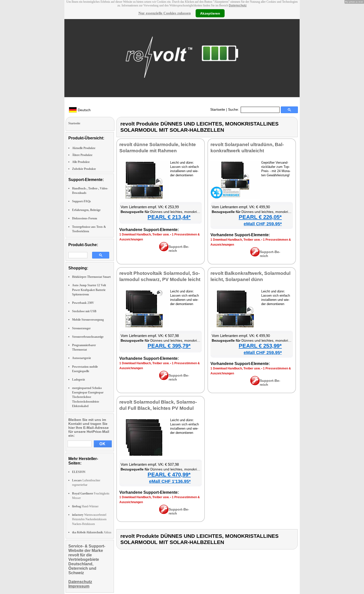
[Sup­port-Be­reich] (164, 250)
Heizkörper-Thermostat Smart (91, 277)
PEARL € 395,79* (169, 346)
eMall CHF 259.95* (263, 223)
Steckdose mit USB (84, 311)
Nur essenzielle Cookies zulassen (164, 13)
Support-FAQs (81, 201)
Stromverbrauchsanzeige (88, 336)
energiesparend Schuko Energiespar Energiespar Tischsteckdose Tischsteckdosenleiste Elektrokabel (88, 397)
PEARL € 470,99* (169, 474)
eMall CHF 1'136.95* (170, 481)
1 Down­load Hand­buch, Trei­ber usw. (144, 234)
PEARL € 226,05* (260, 217)
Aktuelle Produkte (83, 148)
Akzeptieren (210, 13)
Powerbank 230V (83, 303)
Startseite (217, 109)
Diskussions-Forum (84, 218)
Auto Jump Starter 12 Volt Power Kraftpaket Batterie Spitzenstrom (89, 290)
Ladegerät (78, 379)
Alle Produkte (81, 162)
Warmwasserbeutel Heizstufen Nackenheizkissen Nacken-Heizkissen (89, 519)
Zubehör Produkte (84, 169)
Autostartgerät (81, 358)
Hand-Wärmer (85, 506)
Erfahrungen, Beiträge (86, 210)
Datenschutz (238, 5)
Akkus (91, 532)
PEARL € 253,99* (260, 346)
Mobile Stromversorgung (88, 319)
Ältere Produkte (82, 155)
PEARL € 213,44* (169, 217)
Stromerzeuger (81, 328)
